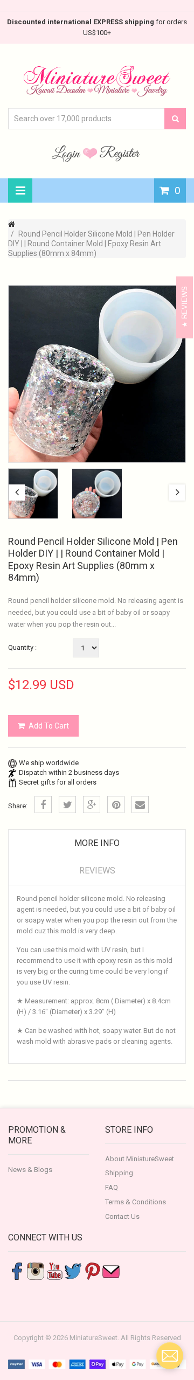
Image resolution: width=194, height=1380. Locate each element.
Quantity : (22, 647)
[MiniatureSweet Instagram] (35, 1270)
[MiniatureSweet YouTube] (54, 1270)
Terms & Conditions (135, 1202)
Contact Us (122, 1216)
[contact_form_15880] (169, 1355)
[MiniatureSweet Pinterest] (92, 1270)
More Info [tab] (97, 843)
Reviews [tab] (97, 870)
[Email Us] (111, 1270)
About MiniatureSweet (139, 1159)
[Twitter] (67, 804)
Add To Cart (49, 726)
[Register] (119, 153)
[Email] (140, 804)
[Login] (67, 153)
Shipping (119, 1173)
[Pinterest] (115, 804)
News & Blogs (30, 1170)
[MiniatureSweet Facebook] (16, 1270)
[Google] (91, 804)
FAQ (111, 1187)
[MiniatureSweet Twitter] (73, 1270)
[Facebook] (43, 804)
